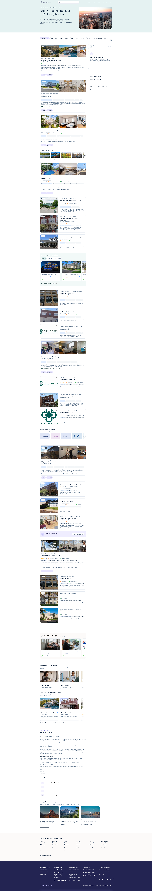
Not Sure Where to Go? (45, 867)
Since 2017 (105, 59)
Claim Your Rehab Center (104, 869)
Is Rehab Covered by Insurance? (89, 872)
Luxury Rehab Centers (58, 869)
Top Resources (86, 867)
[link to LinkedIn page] (102, 879)
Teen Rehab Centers (73, 874)
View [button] (43, 74)
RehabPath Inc (92, 885)
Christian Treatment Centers (74, 880)
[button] (106, 41)
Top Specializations (73, 867)
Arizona (42, 820)
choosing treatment (59, 740)
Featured (44, 258)
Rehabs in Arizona (43, 875)
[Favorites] (110, 2)
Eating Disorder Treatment (74, 869)
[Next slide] (84, 51)
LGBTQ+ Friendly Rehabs (59, 875)
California (50, 258)
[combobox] (68, 2)
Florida (55, 258)
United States (47, 7)
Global (59, 258)
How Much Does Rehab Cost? (89, 875)
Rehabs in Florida (43, 869)
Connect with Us (103, 877)
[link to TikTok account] (107, 879)
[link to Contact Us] (99, 879)
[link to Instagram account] (110, 879)
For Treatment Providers (104, 867)
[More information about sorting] (111, 41)
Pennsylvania (53, 7)
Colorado (63, 820)
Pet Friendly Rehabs (58, 878)
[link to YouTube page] (105, 879)
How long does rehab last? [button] (95, 79)
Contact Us (101, 874)
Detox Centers (57, 871)
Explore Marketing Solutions (104, 871)
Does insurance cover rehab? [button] (96, 72)
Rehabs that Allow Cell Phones (60, 880)
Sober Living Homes (58, 874)
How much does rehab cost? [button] (96, 76)
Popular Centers (58, 867)
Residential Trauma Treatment (75, 877)
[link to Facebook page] (113, 879)
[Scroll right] (111, 38)
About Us (101, 872)
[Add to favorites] (84, 46)
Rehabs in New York (44, 872)
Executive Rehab (72, 872)
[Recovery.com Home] (45, 2)
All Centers (42, 7)
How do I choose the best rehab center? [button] (98, 86)
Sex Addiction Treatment (74, 878)
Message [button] (50, 74)
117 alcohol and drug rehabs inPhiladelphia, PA (49, 19)
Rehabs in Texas (43, 874)
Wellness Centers (57, 877)
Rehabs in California (44, 871)
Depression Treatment (73, 871)
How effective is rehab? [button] (95, 83)
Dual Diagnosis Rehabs (73, 875)
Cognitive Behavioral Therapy (60, 872)
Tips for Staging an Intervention (89, 874)
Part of (47, 61)
